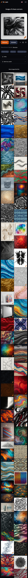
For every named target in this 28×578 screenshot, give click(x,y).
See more (15, 47)
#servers (13, 51)
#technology (5, 51)
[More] (20, 42)
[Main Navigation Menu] (25, 2)
